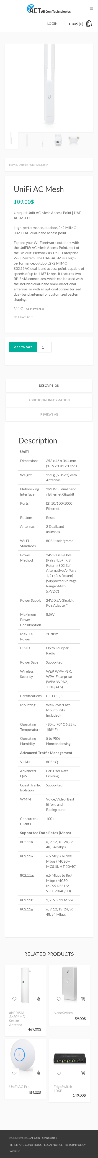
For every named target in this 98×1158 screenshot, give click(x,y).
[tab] (49, 385)
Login (52, 23)
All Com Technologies (43, 1137)
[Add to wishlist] (14, 999)
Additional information (49, 400)
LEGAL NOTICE (53, 1144)
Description (49, 385)
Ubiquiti (23, 164)
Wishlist (15, 1151)
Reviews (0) (49, 414)
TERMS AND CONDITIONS (25, 1144)
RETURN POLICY (75, 1144)
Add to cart (23, 347)
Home (13, 164)
